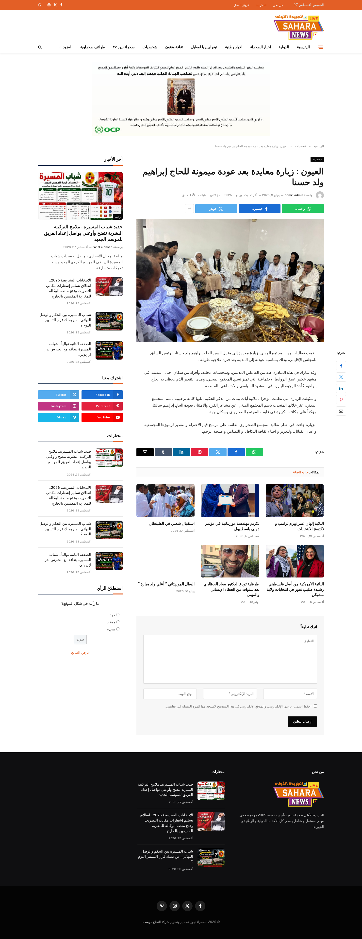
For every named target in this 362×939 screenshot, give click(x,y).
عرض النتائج (80, 652)
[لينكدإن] (341, 388)
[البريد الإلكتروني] (341, 411)
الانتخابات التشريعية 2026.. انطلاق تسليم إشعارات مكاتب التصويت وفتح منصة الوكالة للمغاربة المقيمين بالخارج (68, 288)
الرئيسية (303, 47)
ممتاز (111, 622)
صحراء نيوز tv (123, 47)
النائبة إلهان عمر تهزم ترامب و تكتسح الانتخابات (299, 526)
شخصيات (150, 47)
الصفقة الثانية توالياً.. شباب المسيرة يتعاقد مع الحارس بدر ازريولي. (68, 349)
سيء (111, 629)
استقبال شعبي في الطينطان (172, 523)
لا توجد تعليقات (207, 195)
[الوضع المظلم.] (40, 5)
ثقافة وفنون (174, 47)
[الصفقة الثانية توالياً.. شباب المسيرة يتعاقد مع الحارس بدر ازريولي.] (109, 350)
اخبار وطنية (233, 47)
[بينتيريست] (341, 399)
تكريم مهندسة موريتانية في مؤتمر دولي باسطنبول (232, 526)
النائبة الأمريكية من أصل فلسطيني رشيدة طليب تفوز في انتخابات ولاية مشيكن (295, 589)
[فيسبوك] (341, 365)
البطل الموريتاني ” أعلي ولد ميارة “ (166, 584)
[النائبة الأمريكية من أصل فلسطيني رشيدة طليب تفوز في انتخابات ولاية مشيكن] (295, 561)
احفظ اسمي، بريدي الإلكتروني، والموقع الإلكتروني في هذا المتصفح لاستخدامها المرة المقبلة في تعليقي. (238, 706)
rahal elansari (103, 247)
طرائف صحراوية (92, 47)
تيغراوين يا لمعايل (204, 47)
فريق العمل (241, 5)
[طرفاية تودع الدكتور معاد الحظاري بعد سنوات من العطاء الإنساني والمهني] (230, 561)
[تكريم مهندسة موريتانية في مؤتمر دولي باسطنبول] (230, 500)
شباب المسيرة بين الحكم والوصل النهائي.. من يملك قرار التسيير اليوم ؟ (65, 320)
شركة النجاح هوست (156, 922)
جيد (112, 615)
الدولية (284, 47)
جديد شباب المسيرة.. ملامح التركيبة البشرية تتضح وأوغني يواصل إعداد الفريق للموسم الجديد (83, 233)
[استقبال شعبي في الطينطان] (165, 500)
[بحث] (40, 47)
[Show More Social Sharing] (189, 208)
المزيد (67, 47)
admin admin (294, 195)
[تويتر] (341, 377)
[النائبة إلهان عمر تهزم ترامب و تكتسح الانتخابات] (295, 500)
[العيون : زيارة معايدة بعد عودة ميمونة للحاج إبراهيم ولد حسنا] (230, 280)
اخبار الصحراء (260, 47)
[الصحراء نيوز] (299, 27)
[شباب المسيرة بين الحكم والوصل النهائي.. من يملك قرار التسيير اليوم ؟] (109, 321)
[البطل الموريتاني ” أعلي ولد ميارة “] (165, 561)
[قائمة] (320, 47)
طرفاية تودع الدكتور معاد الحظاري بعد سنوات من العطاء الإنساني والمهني (231, 589)
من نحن (278, 5)
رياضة (118, 216)
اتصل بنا (261, 5)
